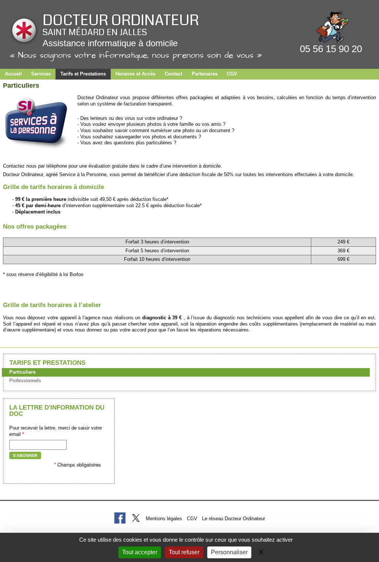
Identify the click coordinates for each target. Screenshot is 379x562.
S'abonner (25, 455)
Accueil (13, 74)
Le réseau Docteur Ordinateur (233, 518)
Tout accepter (139, 552)
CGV (232, 74)
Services (41, 74)
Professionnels (25, 380)
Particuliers (22, 372)
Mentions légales (164, 518)
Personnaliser (229, 552)
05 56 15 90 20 (331, 49)
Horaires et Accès (135, 74)
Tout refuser (184, 552)
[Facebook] (119, 518)
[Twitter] (135, 518)
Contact (173, 74)
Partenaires (205, 74)
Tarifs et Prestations (83, 74)
